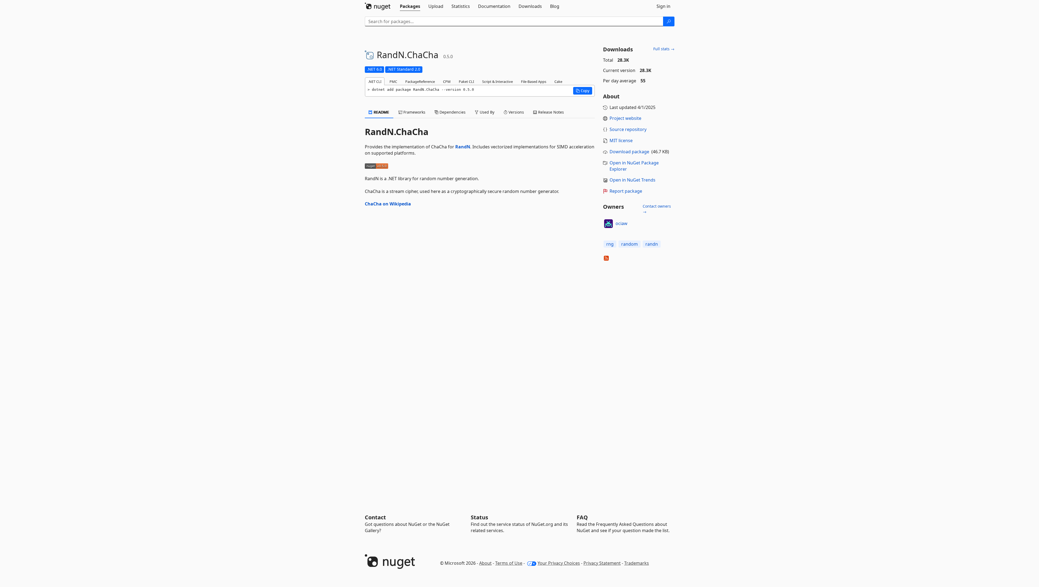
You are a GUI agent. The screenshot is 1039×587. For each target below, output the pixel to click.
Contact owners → (657, 209)
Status (479, 517)
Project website (625, 118)
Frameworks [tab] (413, 112)
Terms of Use (508, 563)
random (629, 244)
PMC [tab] (393, 81)
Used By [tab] (486, 112)
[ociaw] (608, 224)
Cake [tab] (558, 81)
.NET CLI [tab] (374, 81)
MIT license (621, 140)
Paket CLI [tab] (466, 81)
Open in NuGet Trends (632, 180)
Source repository (628, 129)
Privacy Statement (602, 563)
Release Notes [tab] (550, 112)
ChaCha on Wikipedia (388, 204)
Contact (375, 517)
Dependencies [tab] (452, 112)
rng (610, 244)
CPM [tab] (447, 81)
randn (651, 244)
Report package (626, 191)
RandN (462, 147)
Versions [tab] (515, 112)
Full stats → (663, 48)
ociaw (621, 223)
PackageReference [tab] (420, 81)
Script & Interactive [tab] (497, 81)
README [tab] (381, 112)
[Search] (668, 21)
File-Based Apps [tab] (533, 81)
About (485, 563)
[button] (582, 91)
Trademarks (636, 563)
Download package (629, 152)
